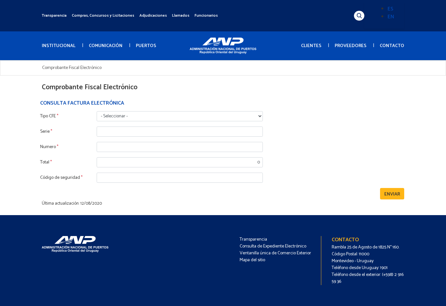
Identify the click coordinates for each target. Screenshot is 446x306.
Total (46, 162)
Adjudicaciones (153, 15)
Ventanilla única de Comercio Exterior (275, 253)
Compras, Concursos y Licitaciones (103, 15)
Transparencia (54, 15)
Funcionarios (206, 15)
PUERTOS (146, 46)
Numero (49, 147)
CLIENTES (311, 46)
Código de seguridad (61, 177)
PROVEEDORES (350, 46)
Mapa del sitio (252, 260)
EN (391, 16)
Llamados (180, 15)
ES (390, 9)
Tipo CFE (49, 116)
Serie (46, 131)
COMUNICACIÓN (105, 46)
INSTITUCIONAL (58, 46)
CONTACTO (392, 46)
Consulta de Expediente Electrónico (273, 246)
